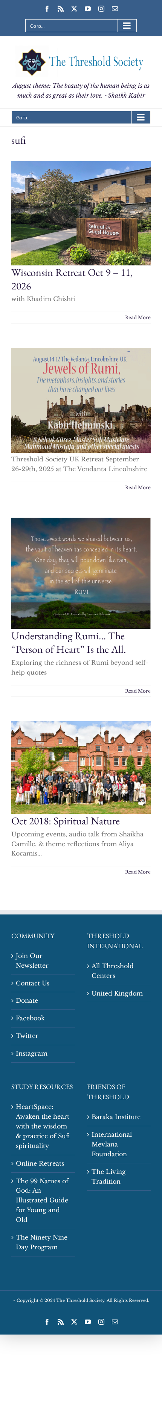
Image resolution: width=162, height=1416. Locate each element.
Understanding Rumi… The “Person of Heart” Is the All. (68, 642)
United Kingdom (117, 993)
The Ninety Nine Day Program (41, 1242)
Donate (27, 1000)
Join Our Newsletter (32, 960)
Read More (138, 317)
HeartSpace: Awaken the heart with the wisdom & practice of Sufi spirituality (43, 1126)
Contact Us (32, 983)
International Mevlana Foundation (112, 1144)
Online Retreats (40, 1163)
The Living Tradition (109, 1176)
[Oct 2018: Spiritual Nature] (81, 767)
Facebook (30, 1018)
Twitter (27, 1035)
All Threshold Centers (113, 970)
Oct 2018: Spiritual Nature (65, 820)
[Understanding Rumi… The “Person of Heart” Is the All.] (81, 573)
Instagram (31, 1053)
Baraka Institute (116, 1117)
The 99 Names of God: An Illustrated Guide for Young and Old (42, 1200)
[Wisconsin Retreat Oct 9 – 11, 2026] (81, 213)
